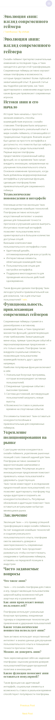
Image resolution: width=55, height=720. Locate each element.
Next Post (27, 713)
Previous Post (27, 705)
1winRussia (11, 31)
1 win (24, 299)
